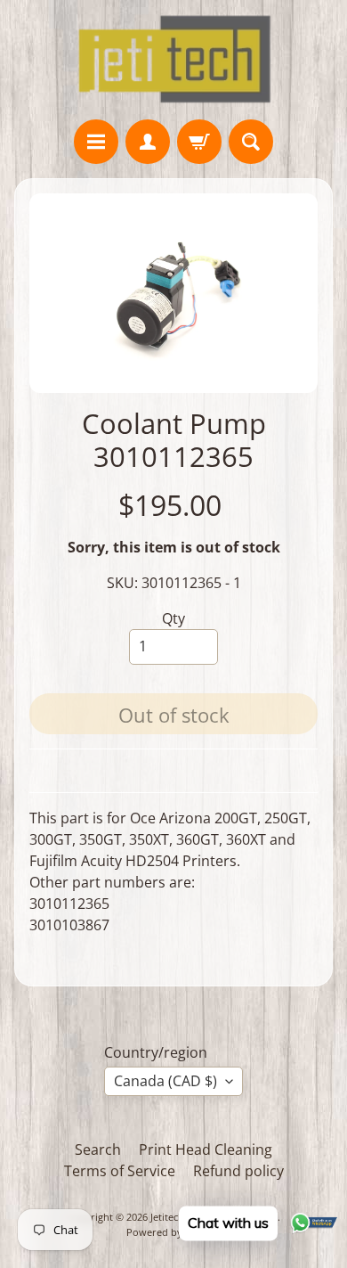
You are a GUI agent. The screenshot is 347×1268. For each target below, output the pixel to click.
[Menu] (96, 141)
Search (98, 1149)
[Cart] (199, 141)
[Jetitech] (174, 59)
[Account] (147, 141)
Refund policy (238, 1171)
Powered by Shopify (173, 1232)
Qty (173, 618)
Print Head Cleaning (205, 1149)
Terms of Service (119, 1171)
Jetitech (167, 1216)
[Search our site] (251, 141)
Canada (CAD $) (165, 1081)
